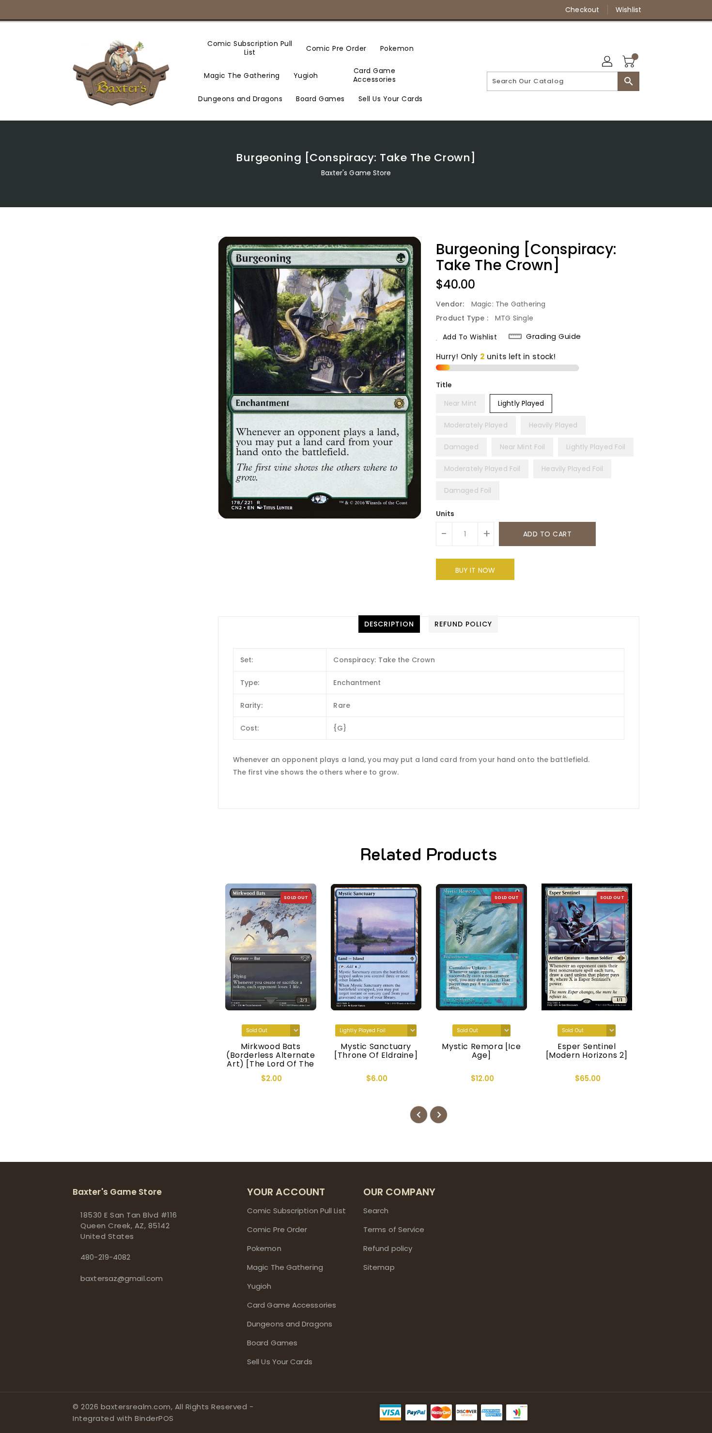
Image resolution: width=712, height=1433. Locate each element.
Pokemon (264, 1248)
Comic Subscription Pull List (296, 1210)
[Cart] (629, 62)
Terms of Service (394, 1229)
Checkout (582, 10)
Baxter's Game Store (356, 173)
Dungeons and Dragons (289, 1324)
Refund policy (387, 1248)
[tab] (389, 624)
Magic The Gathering (285, 1267)
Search (376, 1210)
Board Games (272, 1343)
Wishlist (628, 10)
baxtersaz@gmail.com (121, 1278)
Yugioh (259, 1286)
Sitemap (379, 1267)
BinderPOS (154, 1418)
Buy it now (475, 570)
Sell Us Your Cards (279, 1362)
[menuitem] (249, 47)
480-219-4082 (105, 1257)
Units (445, 513)
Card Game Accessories (291, 1305)
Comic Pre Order (277, 1229)
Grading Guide (553, 336)
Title (444, 385)
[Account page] (608, 62)
